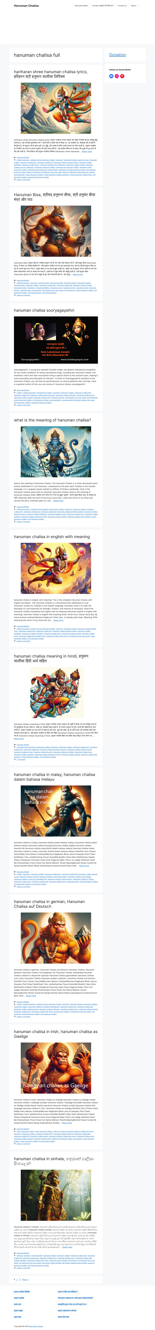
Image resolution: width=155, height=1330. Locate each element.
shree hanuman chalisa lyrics (81, 175)
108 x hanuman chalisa (25, 1131)
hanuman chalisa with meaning (79, 517)
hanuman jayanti (20, 288)
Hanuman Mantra (42, 288)
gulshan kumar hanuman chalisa (42, 160)
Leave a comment (23, 180)
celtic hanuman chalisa (43, 1131)
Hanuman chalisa (32, 285)
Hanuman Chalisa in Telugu (83, 879)
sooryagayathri (55, 400)
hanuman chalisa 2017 (44, 1134)
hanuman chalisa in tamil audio (79, 877)
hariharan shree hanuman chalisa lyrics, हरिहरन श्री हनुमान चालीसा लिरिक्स (51, 74)
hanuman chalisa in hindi (23, 752)
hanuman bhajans (84, 283)
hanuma (20, 1256)
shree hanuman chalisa (34, 175)
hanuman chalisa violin (42, 1139)
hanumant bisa (25, 290)
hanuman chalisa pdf (40, 882)
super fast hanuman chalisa (38, 177)
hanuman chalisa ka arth (56, 514)
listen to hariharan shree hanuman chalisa (78, 172)
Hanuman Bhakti (81, 6)
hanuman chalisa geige (39, 1136)
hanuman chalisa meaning (24, 754)
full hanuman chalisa (44, 393)
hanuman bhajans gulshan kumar (76, 160)
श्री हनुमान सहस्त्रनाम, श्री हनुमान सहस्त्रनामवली (75, 1298)
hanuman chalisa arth (81, 747)
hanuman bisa (19, 285)
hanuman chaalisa (90, 1004)
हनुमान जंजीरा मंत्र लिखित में (68, 1291)
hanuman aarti (43, 283)
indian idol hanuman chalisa (62, 1139)
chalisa (19, 393)
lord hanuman (19, 175)
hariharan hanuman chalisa (45, 167)
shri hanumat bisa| (49, 293)
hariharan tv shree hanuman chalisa (72, 170)
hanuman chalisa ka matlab (63, 752)
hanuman (59, 160)
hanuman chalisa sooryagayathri (44, 310)
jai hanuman (36, 290)
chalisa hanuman (23, 160)
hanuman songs (69, 288)
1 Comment (21, 759)
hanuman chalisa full (45, 162)
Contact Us (122, 6)
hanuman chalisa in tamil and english (53, 877)
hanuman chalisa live (31, 1258)
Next (25, 1279)
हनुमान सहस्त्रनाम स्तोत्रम (67, 1310)
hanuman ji (31, 288)
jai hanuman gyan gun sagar (52, 290)
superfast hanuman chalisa (41, 403)
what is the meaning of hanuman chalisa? (52, 420)
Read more (87, 151)
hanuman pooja (56, 288)
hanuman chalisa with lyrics (57, 636)
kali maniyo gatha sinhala (51, 1263)
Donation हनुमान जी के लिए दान (102, 6)
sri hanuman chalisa (38, 884)
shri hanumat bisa (34, 293)
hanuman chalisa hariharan (66, 395)
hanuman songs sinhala (58, 1260)
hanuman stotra (82, 288)
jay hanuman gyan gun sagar (30, 1263)
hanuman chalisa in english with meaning (52, 536)
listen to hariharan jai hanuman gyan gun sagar (44, 172)
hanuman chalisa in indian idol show (62, 1136)
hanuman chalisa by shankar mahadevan (43, 1007)
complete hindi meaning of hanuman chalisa (47, 509)
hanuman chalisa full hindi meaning (70, 512)
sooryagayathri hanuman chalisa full (75, 400)
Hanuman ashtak (56, 283)
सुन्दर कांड (17, 1317)
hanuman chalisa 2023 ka (63, 1134)
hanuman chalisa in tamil (29, 877)
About (133, 6)
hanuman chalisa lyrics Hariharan (52, 165)
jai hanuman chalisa (61, 1012)
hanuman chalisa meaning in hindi (34, 517)
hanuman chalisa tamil (57, 882)
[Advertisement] (77, 28)
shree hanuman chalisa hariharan (56, 175)
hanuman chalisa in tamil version (59, 879)
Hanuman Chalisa (26, 5)
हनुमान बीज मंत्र (63, 1317)
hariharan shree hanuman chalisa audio (43, 170)
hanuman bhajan (70, 283)
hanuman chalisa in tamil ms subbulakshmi (30, 879)
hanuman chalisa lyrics (30, 165)
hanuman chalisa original (75, 165)
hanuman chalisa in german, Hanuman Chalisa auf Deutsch (49, 904)
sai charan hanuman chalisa (38, 1265)
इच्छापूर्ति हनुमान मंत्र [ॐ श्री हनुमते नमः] (72, 1304)
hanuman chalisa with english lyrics (32, 636)
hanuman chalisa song (42, 398)
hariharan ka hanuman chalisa (67, 167)
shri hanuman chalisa (40, 400)
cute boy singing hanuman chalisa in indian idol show (73, 1131)
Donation (117, 54)
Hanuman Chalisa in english (32, 634)
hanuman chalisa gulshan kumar (66, 162)
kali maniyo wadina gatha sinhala (74, 1263)
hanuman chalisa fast (28, 162)
